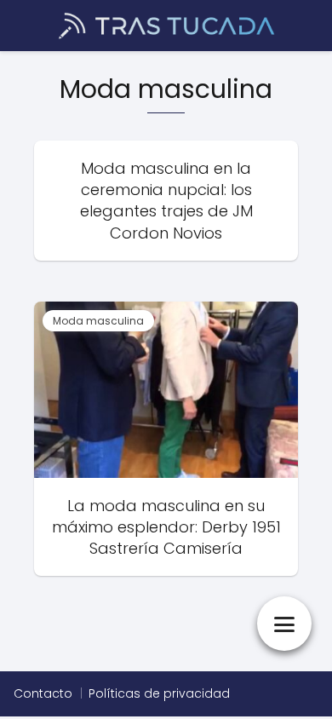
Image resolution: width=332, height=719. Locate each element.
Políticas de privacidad (159, 693)
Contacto (43, 693)
